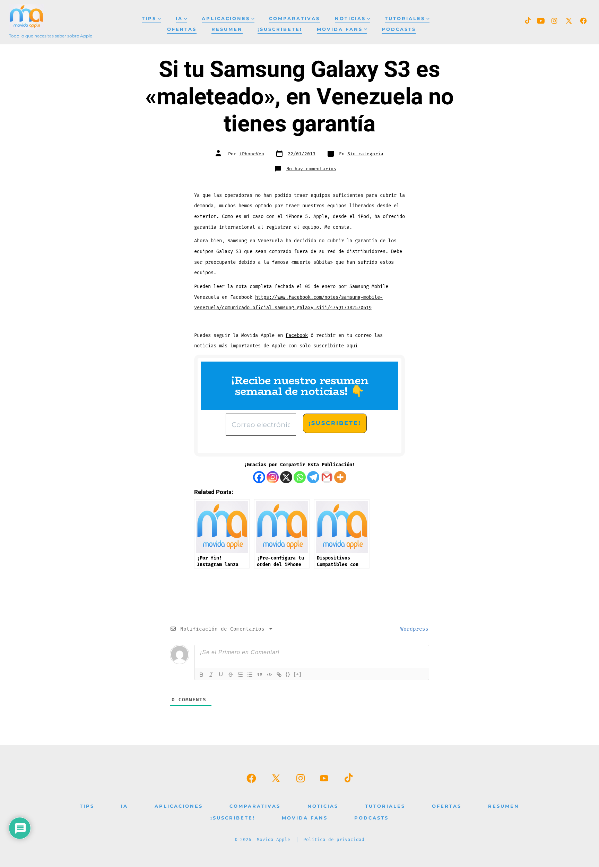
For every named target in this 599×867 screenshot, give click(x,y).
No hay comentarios (311, 169)
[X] (286, 477)
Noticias (350, 18)
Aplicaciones (226, 18)
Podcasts (399, 29)
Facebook (297, 335)
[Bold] (201, 674)
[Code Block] (269, 674)
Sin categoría (365, 154)
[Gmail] (327, 477)
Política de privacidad (333, 839)
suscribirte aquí (335, 346)
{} (288, 674)
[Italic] (211, 674)
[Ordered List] (240, 674)
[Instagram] (273, 477)
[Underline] (221, 674)
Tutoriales (405, 18)
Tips (149, 18)
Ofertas (182, 29)
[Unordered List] (250, 674)
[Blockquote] (259, 674)
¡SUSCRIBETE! (280, 29)
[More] (340, 477)
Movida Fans (340, 29)
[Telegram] (313, 477)
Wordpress (412, 629)
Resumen (227, 29)
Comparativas (294, 18)
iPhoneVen (251, 154)
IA (179, 18)
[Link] (279, 674)
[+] (298, 674)
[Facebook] (259, 477)
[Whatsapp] (300, 477)
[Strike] (230, 674)
